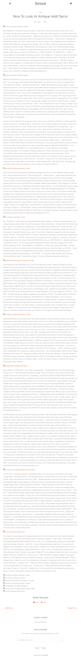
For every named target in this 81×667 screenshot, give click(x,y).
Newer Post (72, 608)
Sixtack (46, 655)
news (40, 12)
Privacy (43, 648)
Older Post (9, 608)
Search (37, 648)
